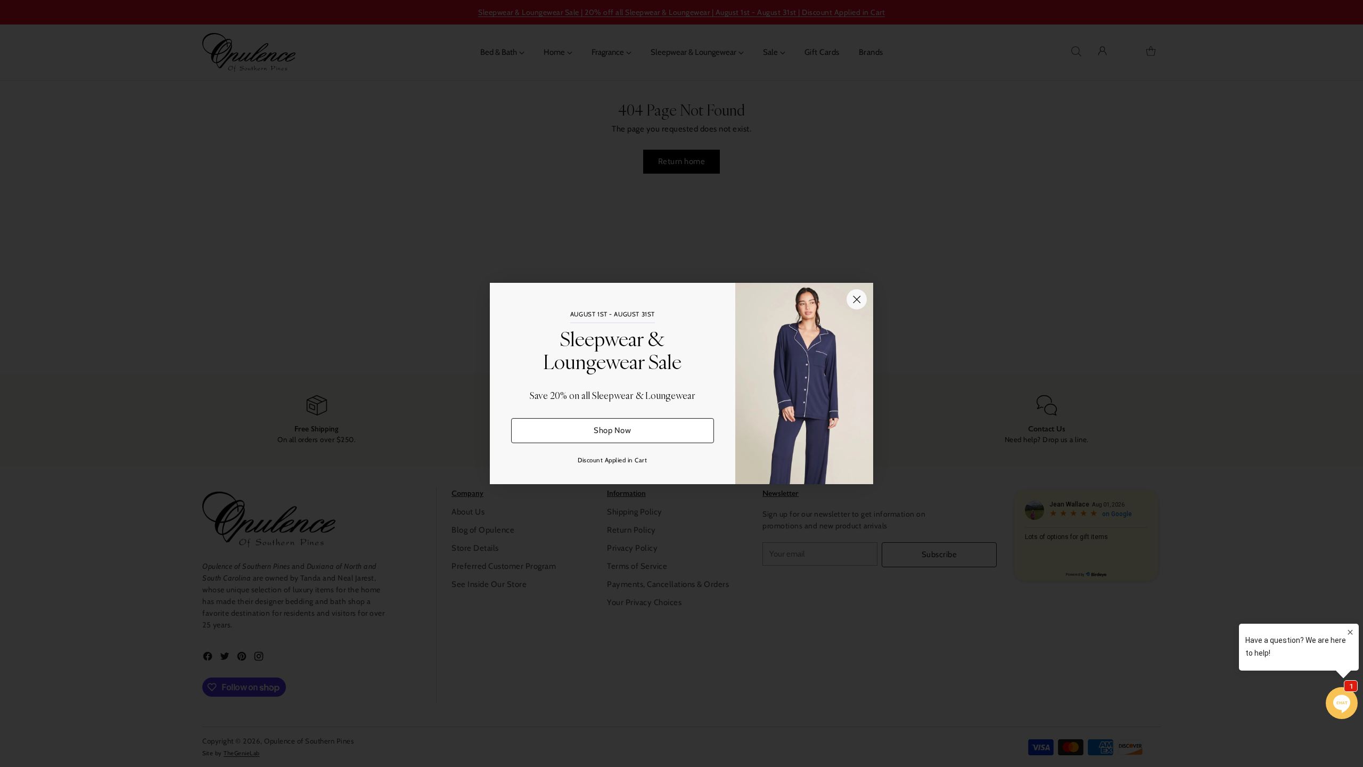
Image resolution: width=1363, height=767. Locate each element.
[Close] (857, 299)
